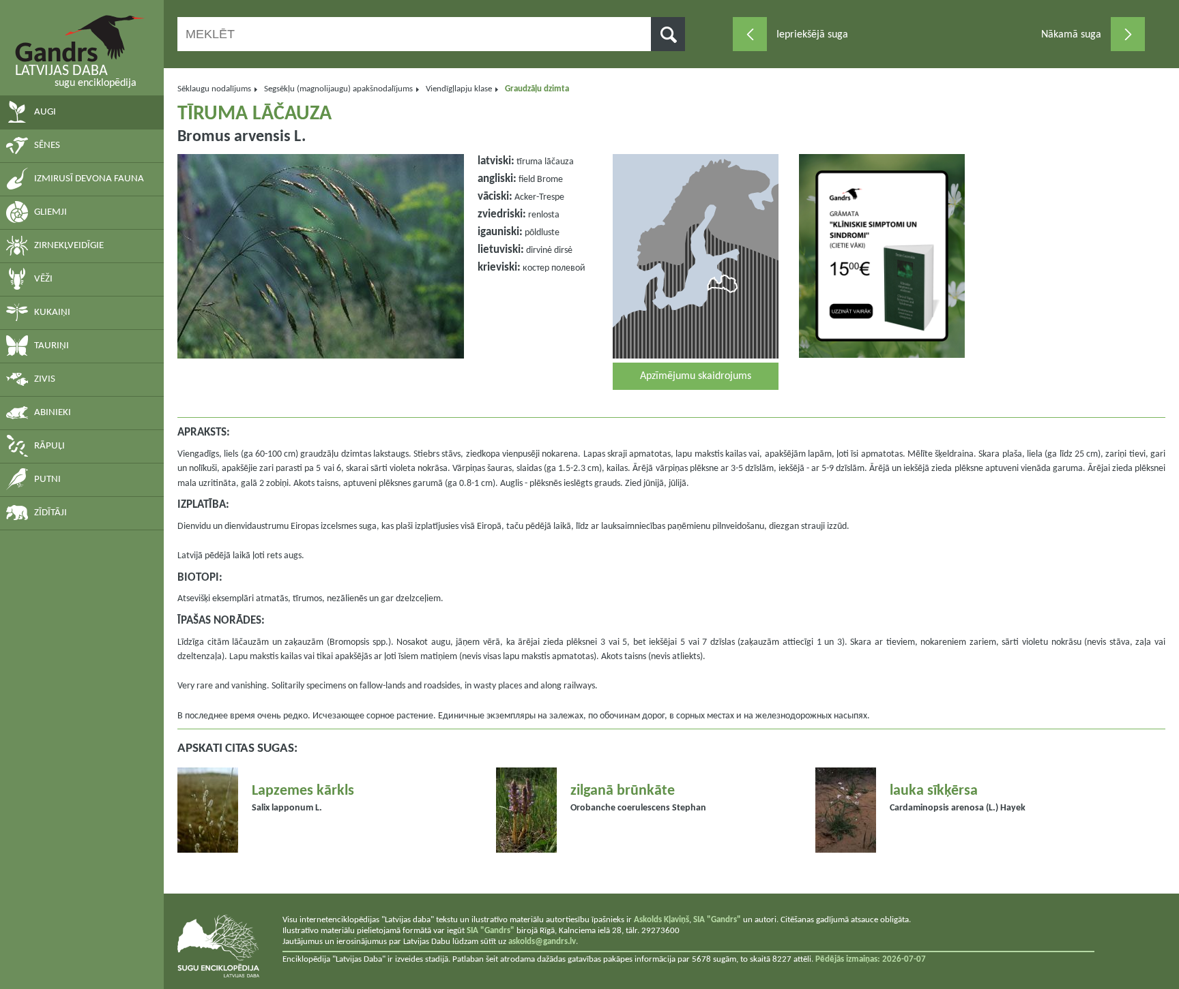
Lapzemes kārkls (303, 791)
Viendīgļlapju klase (459, 89)
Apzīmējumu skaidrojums (695, 376)
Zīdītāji (50, 513)
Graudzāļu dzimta (537, 89)
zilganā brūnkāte (622, 791)
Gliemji (50, 212)
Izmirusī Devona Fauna (89, 179)
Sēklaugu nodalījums (214, 89)
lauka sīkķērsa (934, 791)
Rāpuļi (49, 446)
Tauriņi (51, 346)
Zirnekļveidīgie (69, 246)
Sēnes (47, 145)
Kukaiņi (52, 312)
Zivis (44, 379)
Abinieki (52, 413)
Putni (47, 479)
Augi (45, 112)
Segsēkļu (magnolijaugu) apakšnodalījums (338, 89)
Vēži (43, 279)
